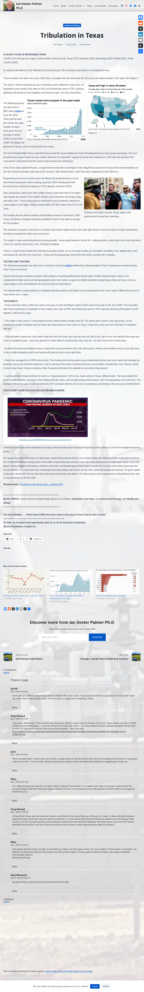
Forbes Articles (75, 6)
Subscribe (97, 637)
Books (63, 6)
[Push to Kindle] (140, 45)
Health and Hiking (72, 25)
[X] (140, 29)
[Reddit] (140, 23)
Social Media (100, 6)
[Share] (140, 51)
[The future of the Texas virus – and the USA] (25, 581)
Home (56, 6)
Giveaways (113, 6)
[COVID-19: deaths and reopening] (117, 581)
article (18, 111)
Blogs (89, 6)
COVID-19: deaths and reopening (111, 596)
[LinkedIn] (140, 34)
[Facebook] (140, 17)
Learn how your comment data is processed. (69, 971)
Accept (94, 986)
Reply (14, 707)
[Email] (140, 40)
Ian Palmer (58, 44)
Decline (106, 986)
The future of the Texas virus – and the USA (41, 484)
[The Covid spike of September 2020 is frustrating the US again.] (71, 581)
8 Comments (85, 44)
